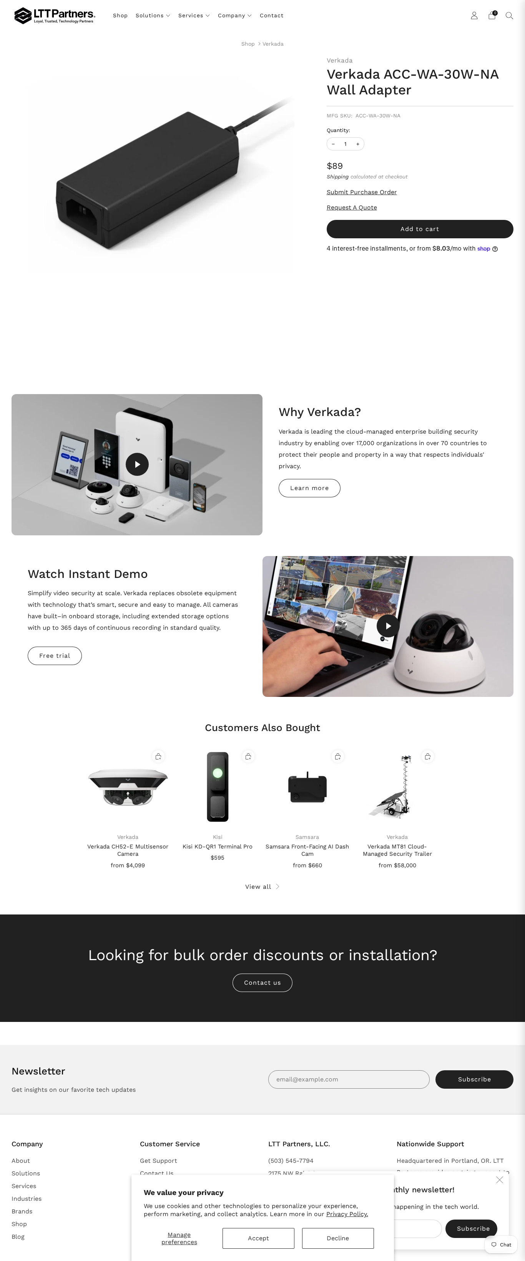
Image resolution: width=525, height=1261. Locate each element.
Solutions (150, 15)
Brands (22, 1211)
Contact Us (156, 1173)
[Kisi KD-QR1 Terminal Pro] (218, 787)
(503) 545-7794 (291, 1160)
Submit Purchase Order (362, 192)
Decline (338, 1238)
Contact (272, 15)
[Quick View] (158, 756)
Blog (18, 1236)
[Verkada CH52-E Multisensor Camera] (128, 787)
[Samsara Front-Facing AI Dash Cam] (308, 787)
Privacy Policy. (347, 1214)
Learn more (309, 488)
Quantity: (338, 130)
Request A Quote (352, 207)
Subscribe (474, 1079)
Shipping (338, 176)
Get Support (158, 1160)
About (21, 1160)
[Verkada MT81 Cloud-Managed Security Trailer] (397, 787)
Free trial (54, 655)
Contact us (262, 982)
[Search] (509, 15)
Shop (120, 15)
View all (258, 886)
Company (231, 15)
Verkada (273, 44)
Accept (258, 1238)
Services (190, 15)
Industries (27, 1198)
